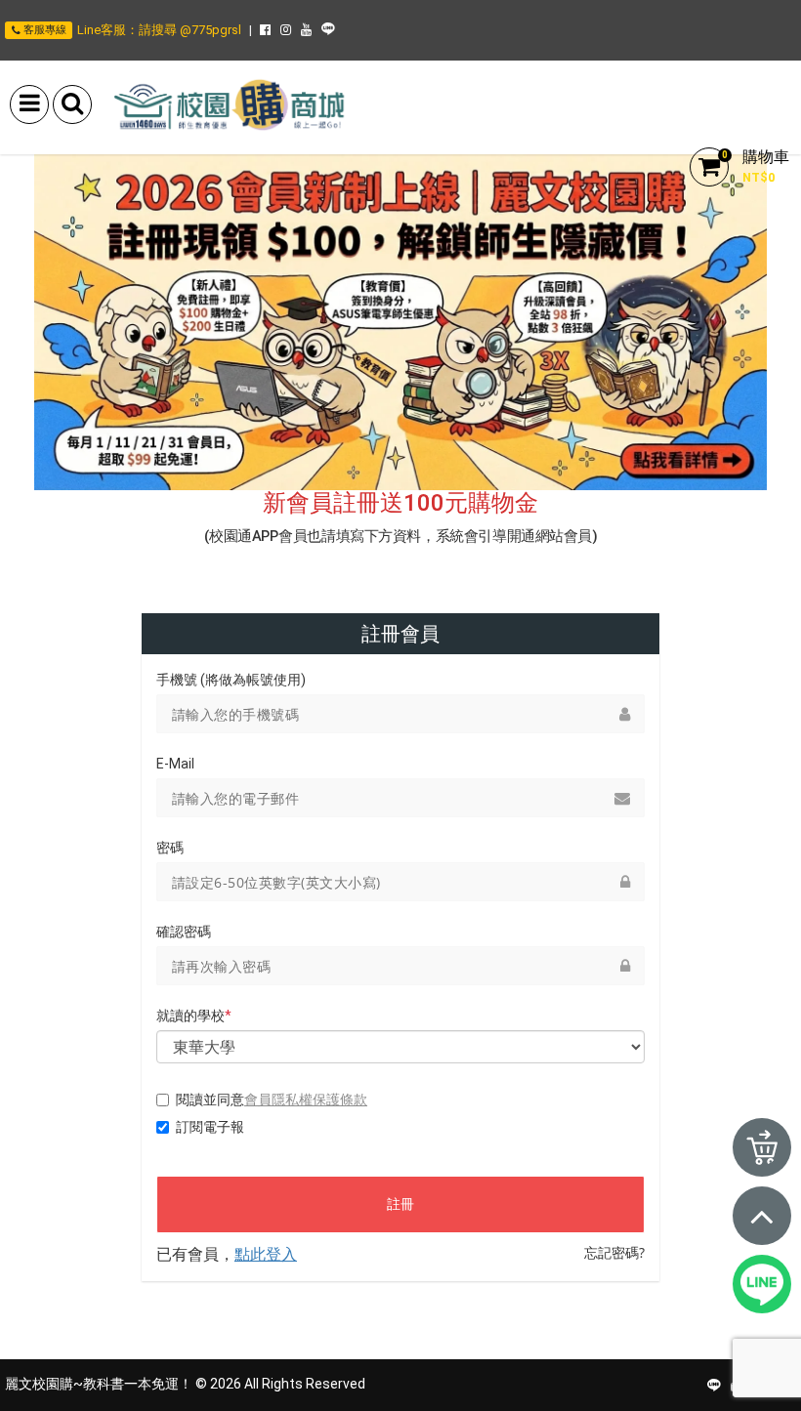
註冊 (400, 1204)
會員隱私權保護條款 (305, 1099)
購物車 (765, 156)
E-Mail (175, 763)
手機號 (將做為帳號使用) (231, 679)
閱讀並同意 (271, 1099)
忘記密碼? (614, 1252)
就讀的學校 (194, 1015)
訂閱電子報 (210, 1127)
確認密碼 (183, 931)
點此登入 (265, 1254)
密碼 (170, 847)
